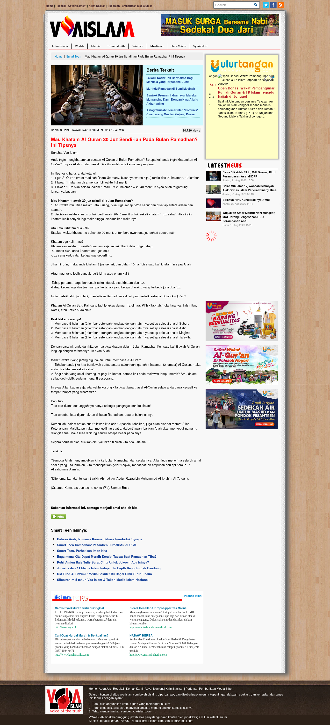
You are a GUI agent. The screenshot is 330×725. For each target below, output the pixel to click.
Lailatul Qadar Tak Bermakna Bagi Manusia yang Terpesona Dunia (169, 80)
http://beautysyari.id (66, 627)
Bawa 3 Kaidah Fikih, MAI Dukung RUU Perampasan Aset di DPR (249, 174)
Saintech (137, 46)
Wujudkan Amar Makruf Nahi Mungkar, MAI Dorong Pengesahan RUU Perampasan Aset (248, 217)
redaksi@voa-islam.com (148, 721)
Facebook (273, 5)
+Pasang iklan (191, 595)
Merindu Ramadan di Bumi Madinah (170, 88)
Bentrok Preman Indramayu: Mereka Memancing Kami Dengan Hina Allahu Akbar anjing (172, 99)
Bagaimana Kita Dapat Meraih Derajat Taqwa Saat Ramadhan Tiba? (107, 556)
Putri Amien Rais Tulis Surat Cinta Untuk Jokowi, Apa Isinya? (103, 562)
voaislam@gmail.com (179, 721)
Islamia (95, 46)
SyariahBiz (200, 46)
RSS (281, 5)
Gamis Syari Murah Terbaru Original (79, 608)
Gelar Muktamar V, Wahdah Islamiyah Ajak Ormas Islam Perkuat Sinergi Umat (249, 188)
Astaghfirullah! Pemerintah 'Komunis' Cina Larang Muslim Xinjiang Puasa (172, 112)
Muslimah (157, 46)
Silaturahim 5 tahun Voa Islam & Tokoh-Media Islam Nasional (103, 579)
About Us (105, 688)
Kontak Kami (134, 688)
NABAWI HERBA (141, 635)
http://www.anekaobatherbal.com (148, 654)
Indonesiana (60, 46)
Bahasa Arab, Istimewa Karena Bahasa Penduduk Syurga (99, 539)
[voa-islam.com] (92, 28)
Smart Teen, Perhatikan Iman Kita (82, 550)
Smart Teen (73, 56)
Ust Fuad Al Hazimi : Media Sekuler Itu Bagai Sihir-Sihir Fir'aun (104, 573)
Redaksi (61, 5)
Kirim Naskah (97, 5)
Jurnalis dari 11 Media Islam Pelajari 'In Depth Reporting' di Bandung (109, 568)
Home (49, 5)
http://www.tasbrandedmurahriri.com (150, 627)
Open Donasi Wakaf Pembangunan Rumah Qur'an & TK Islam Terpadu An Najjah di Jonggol (240, 92)
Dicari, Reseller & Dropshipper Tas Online (158, 608)
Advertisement (77, 5)
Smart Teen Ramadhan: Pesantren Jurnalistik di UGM (96, 544)
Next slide (270, 78)
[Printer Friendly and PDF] (58, 516)
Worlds (79, 46)
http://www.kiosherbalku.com (72, 654)
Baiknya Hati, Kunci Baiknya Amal (246, 200)
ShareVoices (178, 46)
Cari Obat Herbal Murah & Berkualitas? (81, 635)
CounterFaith (116, 46)
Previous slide (266, 78)
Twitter (266, 5)
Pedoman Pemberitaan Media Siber (130, 5)
